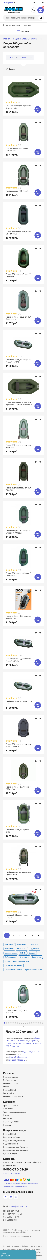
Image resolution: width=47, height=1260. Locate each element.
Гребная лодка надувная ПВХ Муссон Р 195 (18, 873)
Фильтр (12, 69)
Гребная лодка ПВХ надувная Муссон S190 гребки (18, 532)
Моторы (6, 1087)
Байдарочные (10, 957)
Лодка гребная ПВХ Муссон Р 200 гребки (18, 788)
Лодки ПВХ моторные (18, 1057)
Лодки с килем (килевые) (14, 1141)
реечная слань (11, 953)
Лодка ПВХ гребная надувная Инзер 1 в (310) (18, 745)
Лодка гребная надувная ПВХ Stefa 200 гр (18, 318)
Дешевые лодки (10, 1154)
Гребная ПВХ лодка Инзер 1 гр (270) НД (19, 916)
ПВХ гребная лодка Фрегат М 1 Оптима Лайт (19, 107)
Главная (6, 39)
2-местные (33, 945)
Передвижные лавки (13, 970)
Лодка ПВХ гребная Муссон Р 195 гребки (18, 574)
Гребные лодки (9, 1080)
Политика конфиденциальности (17, 1236)
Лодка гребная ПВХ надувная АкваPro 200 (18, 617)
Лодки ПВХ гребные (17, 1060)
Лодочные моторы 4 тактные (15, 1150)
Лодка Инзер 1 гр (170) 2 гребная (16, 1011)
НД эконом (34, 949)
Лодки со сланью (10, 1144)
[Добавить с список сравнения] (36, 80)
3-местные (21, 945)
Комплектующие (10, 1083)
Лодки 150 (14, 1041)
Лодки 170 (33, 1041)
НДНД (22, 953)
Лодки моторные (10, 1077)
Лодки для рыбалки (11, 1137)
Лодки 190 (20, 1043)
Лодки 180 (10, 1043)
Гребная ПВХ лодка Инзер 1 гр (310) (19, 702)
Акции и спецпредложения (14, 1112)
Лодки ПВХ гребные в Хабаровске (27, 39)
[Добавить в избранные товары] (40, 80)
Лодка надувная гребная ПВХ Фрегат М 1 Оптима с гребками (19, 403)
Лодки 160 (23, 1041)
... (35, 24)
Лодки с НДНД (9, 1090)
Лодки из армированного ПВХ (17, 961)
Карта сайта (8, 1093)
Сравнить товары (10, 1105)
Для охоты (9, 945)
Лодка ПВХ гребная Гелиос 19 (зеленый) (18, 275)
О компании (8, 1109)
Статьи (6, 1115)
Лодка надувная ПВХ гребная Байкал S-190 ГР (18, 232)
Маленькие (21, 949)
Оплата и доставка (11, 25)
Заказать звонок (11, 1173)
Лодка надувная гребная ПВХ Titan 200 (18, 489)
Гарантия (27, 25)
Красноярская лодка (33, 970)
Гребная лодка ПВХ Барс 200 (18, 191)
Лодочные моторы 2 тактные (15, 1147)
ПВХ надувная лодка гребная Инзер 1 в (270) (18, 660)
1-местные (9, 949)
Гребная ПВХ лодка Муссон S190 (17, 831)
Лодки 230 (14, 1046)
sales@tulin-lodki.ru (18, 1206)
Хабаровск (8, 3)
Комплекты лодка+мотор (14, 1096)
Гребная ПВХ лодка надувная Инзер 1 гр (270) (18, 361)
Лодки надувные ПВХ (31, 1052)
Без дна (32, 953)
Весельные (36, 957)
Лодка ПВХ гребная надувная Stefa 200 (18, 446)
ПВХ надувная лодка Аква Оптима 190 (17, 149)
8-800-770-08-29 (33, 10)
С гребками (24, 957)
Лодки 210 (29, 1043)
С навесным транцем (13, 965)
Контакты (7, 1118)
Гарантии (7, 1125)
